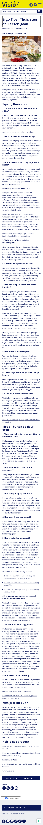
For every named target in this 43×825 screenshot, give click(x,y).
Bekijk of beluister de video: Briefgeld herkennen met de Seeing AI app (19, 577)
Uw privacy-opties (13, 798)
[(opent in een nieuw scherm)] (8, 821)
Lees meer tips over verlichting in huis (18, 132)
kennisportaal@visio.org (20, 746)
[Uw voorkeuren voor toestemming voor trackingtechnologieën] (39, 821)
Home (27, 778)
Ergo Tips (25, 78)
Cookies (5, 814)
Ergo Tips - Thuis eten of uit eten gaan (19, 21)
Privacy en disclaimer (18, 814)
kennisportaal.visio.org (11, 755)
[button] (40, 5)
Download (9, 778)
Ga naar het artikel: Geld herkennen (16, 691)
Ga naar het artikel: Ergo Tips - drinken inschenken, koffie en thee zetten (18, 234)
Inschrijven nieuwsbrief (15, 807)
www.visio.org (8, 771)
